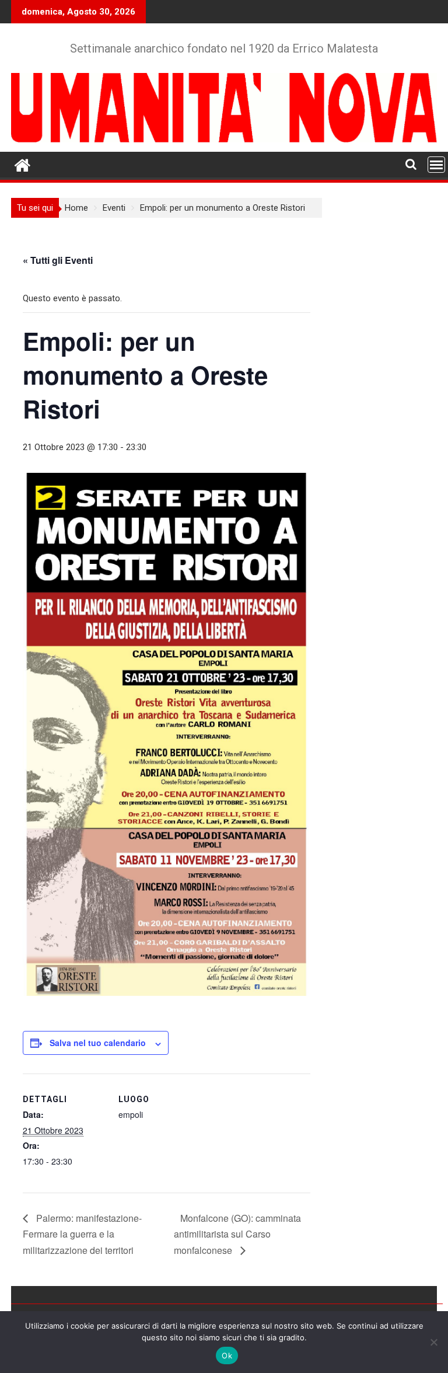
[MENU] (436, 164)
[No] (433, 1342)
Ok (227, 1355)
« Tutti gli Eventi (58, 260)
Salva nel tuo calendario (98, 1042)
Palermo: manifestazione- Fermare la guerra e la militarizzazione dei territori (82, 1234)
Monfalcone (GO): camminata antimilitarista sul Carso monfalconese (237, 1234)
